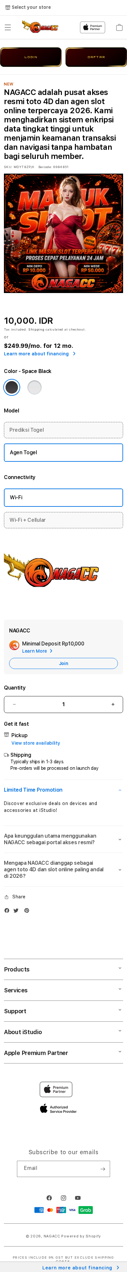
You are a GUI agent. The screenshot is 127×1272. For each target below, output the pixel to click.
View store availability (35, 743)
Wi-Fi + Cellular (27, 520)
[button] (8, 27)
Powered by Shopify (81, 1236)
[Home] (44, 27)
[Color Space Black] (12, 387)
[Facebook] (8, 911)
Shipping (36, 329)
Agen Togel (23, 452)
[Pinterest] (28, 911)
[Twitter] (17, 911)
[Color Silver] (34, 387)
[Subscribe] (102, 1169)
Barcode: (45, 167)
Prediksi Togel (26, 430)
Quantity (14, 688)
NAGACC (52, 1236)
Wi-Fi (16, 497)
